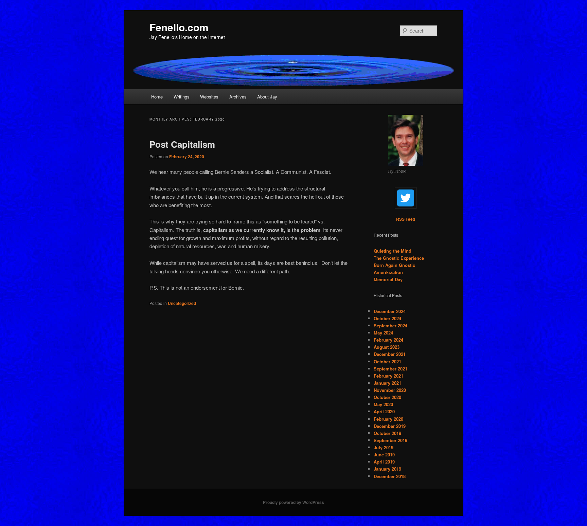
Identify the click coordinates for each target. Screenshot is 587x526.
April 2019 (384, 461)
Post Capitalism (182, 144)
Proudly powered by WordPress (293, 502)
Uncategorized (182, 303)
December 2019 (390, 426)
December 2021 (390, 354)
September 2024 (390, 325)
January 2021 (387, 383)
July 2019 (383, 447)
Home (157, 96)
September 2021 (390, 368)
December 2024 (390, 311)
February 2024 (388, 340)
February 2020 (388, 419)
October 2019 (387, 433)
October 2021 (387, 361)
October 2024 (387, 318)
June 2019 (384, 454)
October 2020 (387, 397)
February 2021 (388, 376)
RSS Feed (405, 219)
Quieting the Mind (392, 251)
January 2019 (387, 469)
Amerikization (388, 272)
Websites (209, 96)
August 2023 (386, 347)
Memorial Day (388, 279)
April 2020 (384, 411)
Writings (182, 96)
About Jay (267, 96)
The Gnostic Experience (399, 258)
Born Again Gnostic (394, 265)
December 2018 (390, 476)
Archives (238, 96)
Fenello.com (179, 27)
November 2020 (390, 390)
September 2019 (390, 440)
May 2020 (383, 404)
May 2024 (383, 332)
